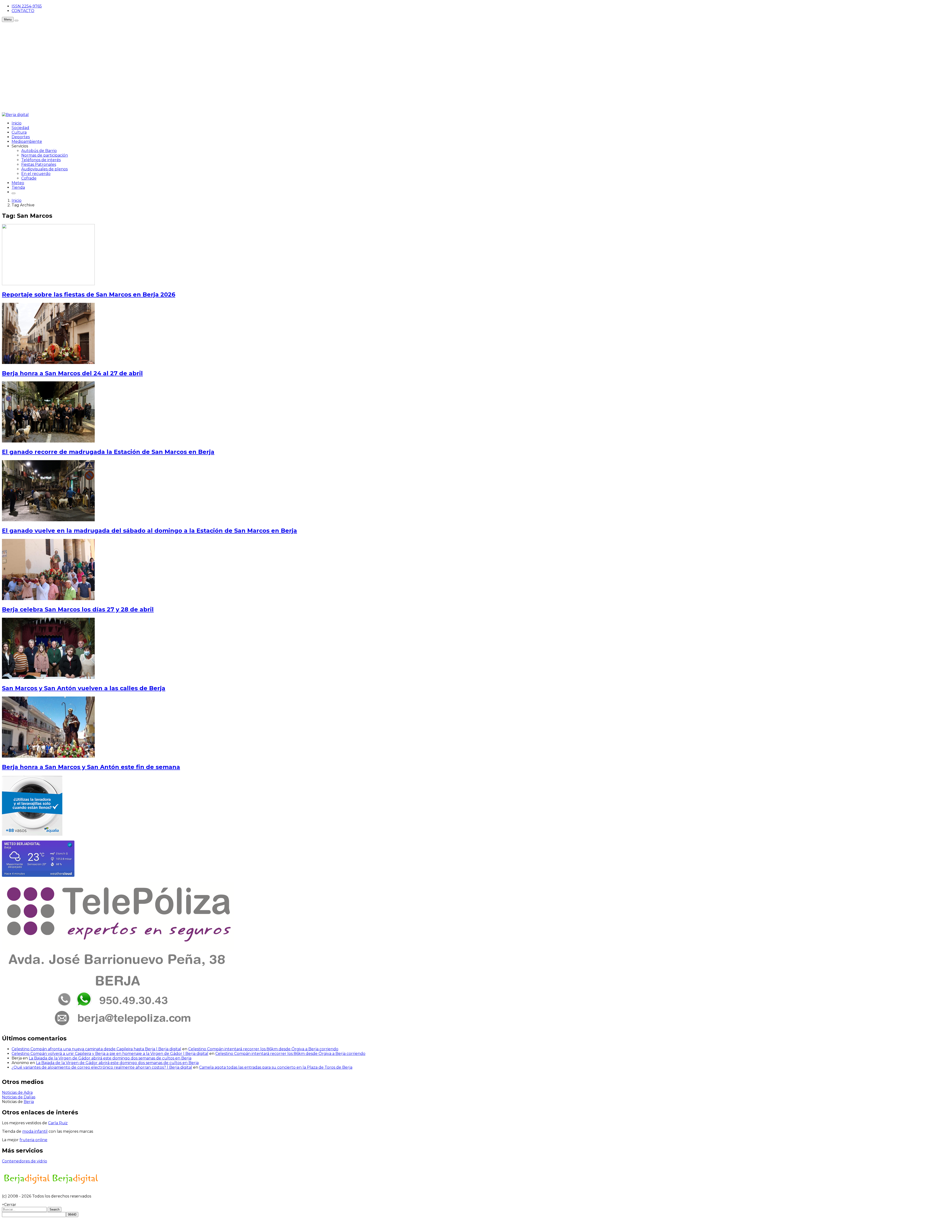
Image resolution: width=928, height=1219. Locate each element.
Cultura (19, 132)
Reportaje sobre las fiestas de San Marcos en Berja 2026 (88, 294)
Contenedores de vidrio (24, 1161)
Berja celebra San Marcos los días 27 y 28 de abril (78, 609)
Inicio (17, 123)
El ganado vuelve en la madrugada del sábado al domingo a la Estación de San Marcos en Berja (149, 530)
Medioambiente (27, 141)
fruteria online (33, 1140)
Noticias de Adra (17, 1092)
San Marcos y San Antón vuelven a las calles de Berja (83, 688)
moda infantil (35, 1131)
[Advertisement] (90, 33)
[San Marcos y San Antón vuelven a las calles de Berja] (48, 677)
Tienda (18, 187)
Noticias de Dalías (18, 1097)
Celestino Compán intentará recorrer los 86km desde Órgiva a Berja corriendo (263, 1049)
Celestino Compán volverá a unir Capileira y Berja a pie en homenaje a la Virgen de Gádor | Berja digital (110, 1053)
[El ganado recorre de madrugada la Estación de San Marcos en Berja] (48, 441)
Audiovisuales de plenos (44, 169)
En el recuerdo (36, 173)
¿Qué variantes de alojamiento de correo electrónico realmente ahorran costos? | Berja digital (102, 1067)
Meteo (18, 183)
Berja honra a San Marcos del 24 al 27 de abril (72, 373)
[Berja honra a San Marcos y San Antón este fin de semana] (48, 756)
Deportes (21, 137)
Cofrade (28, 178)
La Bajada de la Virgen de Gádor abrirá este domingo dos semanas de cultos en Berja (110, 1058)
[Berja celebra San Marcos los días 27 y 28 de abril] (48, 598)
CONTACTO (23, 10)
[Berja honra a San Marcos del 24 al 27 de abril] (48, 362)
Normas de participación (44, 155)
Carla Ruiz (58, 1123)
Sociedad (20, 127)
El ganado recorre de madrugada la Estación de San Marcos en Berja (108, 451)
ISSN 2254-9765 (27, 6)
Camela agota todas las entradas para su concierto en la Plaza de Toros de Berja (275, 1067)
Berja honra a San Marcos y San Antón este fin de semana (91, 766)
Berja (29, 1101)
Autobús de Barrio (39, 150)
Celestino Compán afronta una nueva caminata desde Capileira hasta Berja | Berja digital (96, 1049)
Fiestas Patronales (38, 164)
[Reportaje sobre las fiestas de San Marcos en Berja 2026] (48, 284)
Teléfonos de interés (41, 160)
